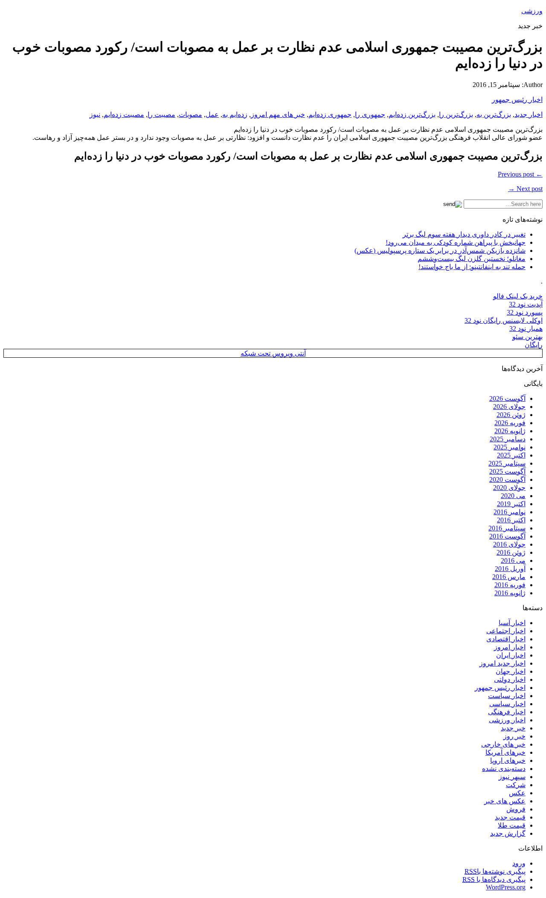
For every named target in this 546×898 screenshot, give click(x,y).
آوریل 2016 (510, 568)
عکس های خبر (505, 801)
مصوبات (190, 114)
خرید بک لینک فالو (518, 296)
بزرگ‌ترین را (456, 114)
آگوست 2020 (507, 479)
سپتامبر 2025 (507, 463)
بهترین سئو (527, 336)
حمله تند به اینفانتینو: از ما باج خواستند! (472, 266)
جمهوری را (370, 114)
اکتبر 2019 (511, 503)
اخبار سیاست (507, 695)
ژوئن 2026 (511, 414)
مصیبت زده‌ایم (124, 114)
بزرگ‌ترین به (493, 114)
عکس (517, 793)
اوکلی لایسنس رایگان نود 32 (504, 320)
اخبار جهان (511, 671)
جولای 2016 (509, 544)
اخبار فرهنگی (507, 712)
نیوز (95, 114)
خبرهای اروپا (508, 760)
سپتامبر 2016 (507, 528)
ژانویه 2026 (510, 431)
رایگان (534, 344)
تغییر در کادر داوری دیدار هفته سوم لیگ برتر (464, 234)
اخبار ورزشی (507, 720)
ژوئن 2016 (511, 552)
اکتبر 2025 (511, 455)
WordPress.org (506, 887)
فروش (516, 809)
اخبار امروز (510, 647)
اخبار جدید (528, 114)
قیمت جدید (510, 817)
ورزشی (532, 10)
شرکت (516, 784)
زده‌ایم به (234, 114)
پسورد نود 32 (525, 312)
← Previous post (520, 174)
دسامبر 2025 (508, 439)
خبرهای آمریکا (505, 752)
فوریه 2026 (510, 422)
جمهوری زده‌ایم (329, 114)
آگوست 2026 (507, 398)
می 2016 (513, 560)
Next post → (525, 188)
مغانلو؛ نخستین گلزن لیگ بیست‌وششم (472, 258)
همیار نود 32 (526, 328)
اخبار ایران (511, 655)
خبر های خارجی (503, 744)
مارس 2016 (509, 576)
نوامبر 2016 (510, 512)
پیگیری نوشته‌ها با (495, 871)
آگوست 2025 (507, 471)
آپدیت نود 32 (526, 304)
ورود (519, 863)
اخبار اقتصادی (506, 639)
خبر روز (514, 736)
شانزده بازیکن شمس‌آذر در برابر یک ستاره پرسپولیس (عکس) (440, 250)
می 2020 (513, 495)
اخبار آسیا (512, 622)
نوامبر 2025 (510, 447)
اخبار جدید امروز (502, 663)
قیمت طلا (512, 825)
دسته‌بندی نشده (504, 768)
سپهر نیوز (512, 776)
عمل (212, 114)
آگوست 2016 (507, 536)
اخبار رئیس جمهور (517, 99)
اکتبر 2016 (511, 520)
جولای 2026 (509, 406)
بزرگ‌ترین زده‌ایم (412, 114)
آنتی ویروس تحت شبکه (273, 353)
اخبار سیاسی (507, 703)
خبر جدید (513, 728)
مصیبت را (161, 114)
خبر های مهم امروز (278, 114)
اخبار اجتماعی (506, 630)
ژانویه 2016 (510, 593)
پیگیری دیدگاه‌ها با (494, 879)
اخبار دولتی (510, 679)
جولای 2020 (509, 487)
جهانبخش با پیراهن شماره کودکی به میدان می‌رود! (456, 242)
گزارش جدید (508, 833)
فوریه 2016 (510, 584)
